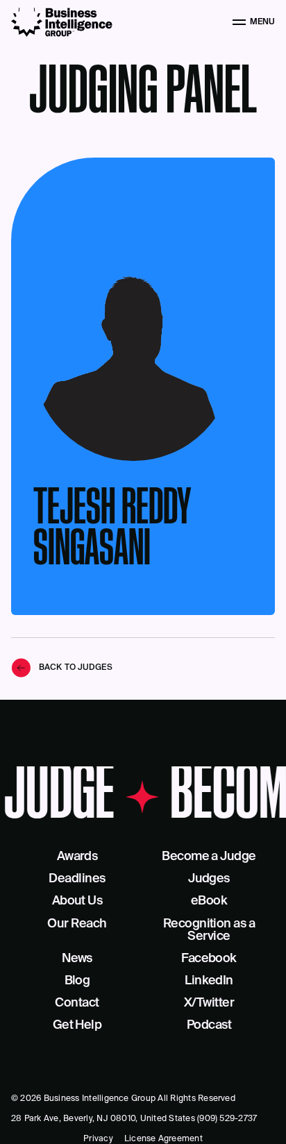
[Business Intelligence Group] (61, 22)
